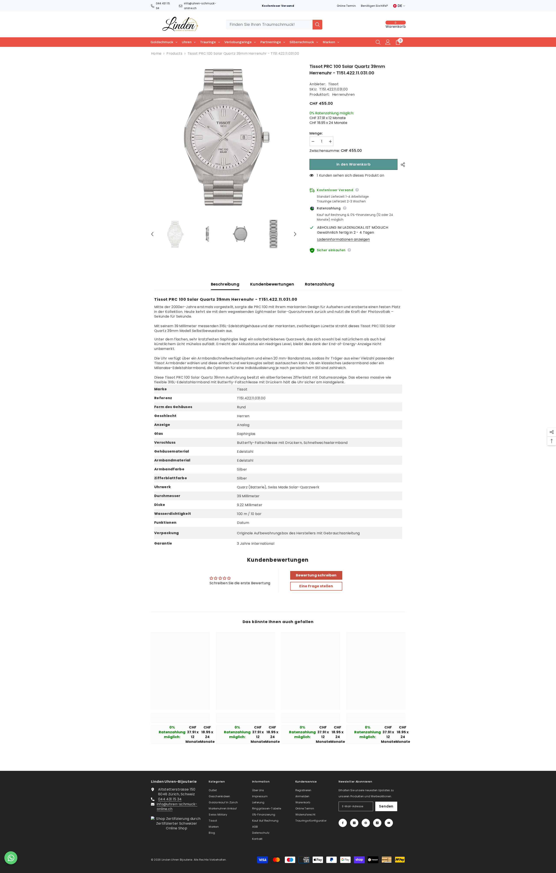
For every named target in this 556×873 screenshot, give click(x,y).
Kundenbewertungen (272, 284)
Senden (386, 806)
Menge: (316, 133)
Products (174, 53)
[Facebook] (343, 823)
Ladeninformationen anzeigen (343, 239)
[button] (152, 234)
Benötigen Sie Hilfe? (374, 6)
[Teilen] (401, 164)
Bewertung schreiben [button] (316, 575)
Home (156, 53)
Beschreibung (225, 284)
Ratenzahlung (319, 284)
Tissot (333, 84)
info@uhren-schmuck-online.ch (177, 806)
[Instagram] (354, 823)
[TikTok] (377, 823)
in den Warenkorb (353, 164)
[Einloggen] (388, 42)
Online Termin (346, 6)
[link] (180, 720)
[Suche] (274, 25)
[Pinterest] (366, 823)
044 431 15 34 (170, 799)
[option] (224, 136)
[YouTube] (389, 823)
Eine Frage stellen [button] (316, 586)
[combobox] (269, 25)
